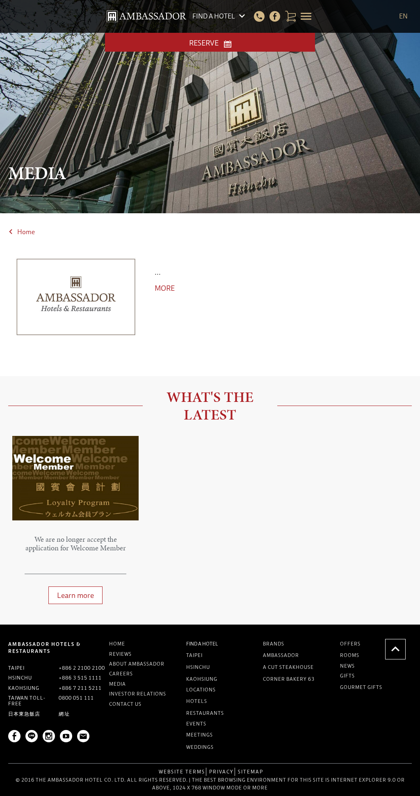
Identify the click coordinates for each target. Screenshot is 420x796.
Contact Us (125, 703)
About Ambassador (136, 663)
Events (196, 723)
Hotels (196, 701)
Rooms (349, 655)
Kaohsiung (201, 678)
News (347, 665)
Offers (350, 643)
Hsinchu (198, 667)
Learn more (75, 595)
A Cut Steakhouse (288, 667)
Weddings (200, 747)
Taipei (194, 655)
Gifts (347, 675)
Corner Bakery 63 (289, 678)
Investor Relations (137, 693)
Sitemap (250, 771)
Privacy (221, 771)
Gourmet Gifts (361, 687)
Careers (121, 673)
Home (26, 232)
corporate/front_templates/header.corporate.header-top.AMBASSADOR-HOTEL (146, 16)
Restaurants (205, 712)
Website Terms (182, 771)
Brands (273, 643)
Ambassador (281, 655)
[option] (75, 524)
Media (117, 683)
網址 (64, 713)
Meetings (199, 734)
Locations (201, 689)
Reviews (120, 653)
